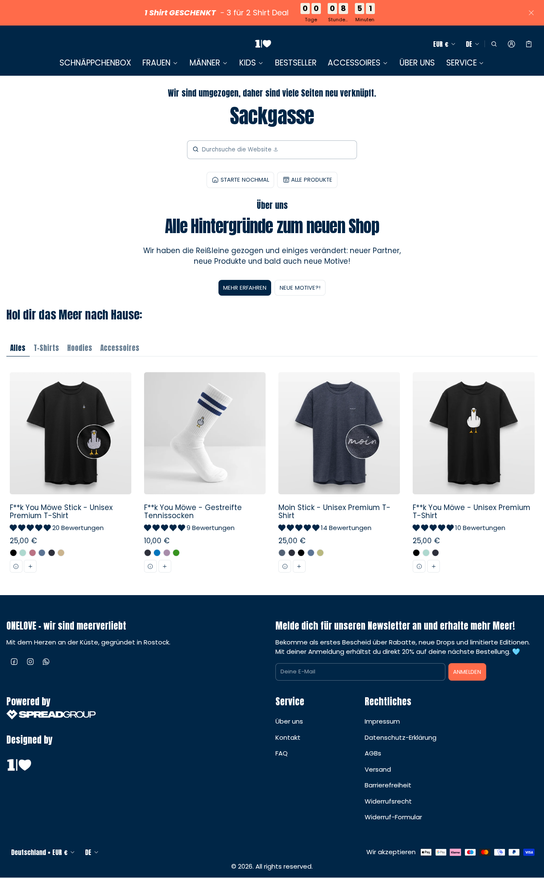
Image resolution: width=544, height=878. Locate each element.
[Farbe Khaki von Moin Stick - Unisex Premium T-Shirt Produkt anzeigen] (320, 553)
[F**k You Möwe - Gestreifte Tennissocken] (205, 475)
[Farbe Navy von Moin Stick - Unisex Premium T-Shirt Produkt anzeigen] (292, 553)
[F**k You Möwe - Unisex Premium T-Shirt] (474, 475)
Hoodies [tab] (79, 347)
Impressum (382, 721)
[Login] (511, 44)
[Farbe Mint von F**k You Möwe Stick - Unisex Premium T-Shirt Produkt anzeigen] (23, 553)
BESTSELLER (296, 62)
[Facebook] (14, 661)
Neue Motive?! (300, 288)
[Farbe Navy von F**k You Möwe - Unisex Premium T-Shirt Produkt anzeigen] (435, 553)
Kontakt (287, 737)
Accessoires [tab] (119, 347)
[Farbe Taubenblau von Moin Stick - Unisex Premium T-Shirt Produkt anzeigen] (311, 553)
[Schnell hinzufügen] (30, 566)
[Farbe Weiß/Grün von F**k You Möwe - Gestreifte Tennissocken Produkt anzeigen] (176, 553)
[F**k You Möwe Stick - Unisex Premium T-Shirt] (70, 475)
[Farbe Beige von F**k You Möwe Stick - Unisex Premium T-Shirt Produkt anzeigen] (61, 553)
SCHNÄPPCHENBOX (95, 62)
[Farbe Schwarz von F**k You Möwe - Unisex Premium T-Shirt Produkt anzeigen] (416, 553)
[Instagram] (31, 661)
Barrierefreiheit (388, 785)
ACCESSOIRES (354, 63)
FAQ (281, 753)
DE (469, 44)
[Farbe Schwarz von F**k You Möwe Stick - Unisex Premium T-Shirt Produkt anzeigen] (13, 553)
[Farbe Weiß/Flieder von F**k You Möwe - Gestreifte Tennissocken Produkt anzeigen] (167, 553)
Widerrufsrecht (388, 801)
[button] (493, 44)
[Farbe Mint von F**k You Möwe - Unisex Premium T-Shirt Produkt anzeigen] (426, 553)
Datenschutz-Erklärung (400, 737)
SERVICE (461, 63)
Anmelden (467, 672)
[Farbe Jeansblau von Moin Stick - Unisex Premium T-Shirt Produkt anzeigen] (282, 553)
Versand (378, 769)
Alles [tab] (18, 347)
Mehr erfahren (244, 288)
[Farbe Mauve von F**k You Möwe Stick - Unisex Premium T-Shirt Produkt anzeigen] (32, 553)
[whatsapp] (46, 661)
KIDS (247, 63)
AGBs (373, 753)
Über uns (289, 721)
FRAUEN (156, 63)
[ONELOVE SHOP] (263, 44)
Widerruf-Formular (393, 816)
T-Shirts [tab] (46, 347)
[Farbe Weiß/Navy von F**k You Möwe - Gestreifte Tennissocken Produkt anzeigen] (147, 553)
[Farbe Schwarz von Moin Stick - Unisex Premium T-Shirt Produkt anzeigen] (301, 553)
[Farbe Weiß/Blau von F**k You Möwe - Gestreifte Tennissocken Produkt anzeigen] (157, 553)
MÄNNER (205, 63)
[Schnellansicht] (16, 566)
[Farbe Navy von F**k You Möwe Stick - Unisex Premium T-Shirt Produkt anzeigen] (51, 553)
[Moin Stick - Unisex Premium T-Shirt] (339, 475)
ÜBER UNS (417, 62)
